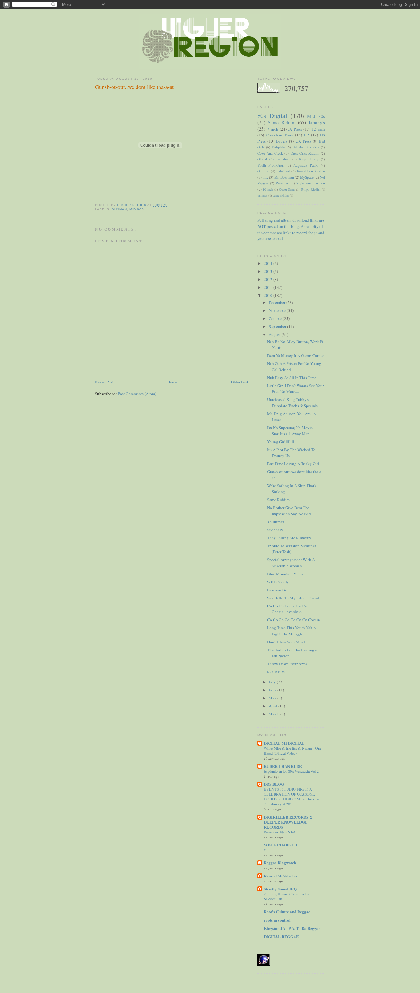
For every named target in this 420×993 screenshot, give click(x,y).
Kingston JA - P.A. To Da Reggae (292, 928)
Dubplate (278, 147)
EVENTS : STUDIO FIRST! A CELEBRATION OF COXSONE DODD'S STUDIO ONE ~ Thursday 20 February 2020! (292, 796)
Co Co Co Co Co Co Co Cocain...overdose (287, 609)
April (273, 706)
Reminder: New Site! (279, 831)
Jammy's (316, 122)
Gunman (119, 209)
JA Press (295, 129)
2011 (268, 287)
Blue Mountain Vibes (285, 574)
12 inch (318, 129)
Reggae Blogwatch (280, 862)
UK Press (303, 141)
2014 (268, 263)
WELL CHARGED (280, 845)
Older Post (239, 382)
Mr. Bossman (284, 177)
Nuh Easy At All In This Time (291, 377)
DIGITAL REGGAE (281, 936)
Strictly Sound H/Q (280, 889)
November (278, 310)
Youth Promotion (270, 165)
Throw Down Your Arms (287, 664)
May (273, 698)
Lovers (281, 141)
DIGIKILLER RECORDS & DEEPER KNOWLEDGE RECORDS (288, 822)
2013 (268, 271)
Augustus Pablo (305, 165)
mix (265, 177)
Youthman (275, 522)
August (275, 334)
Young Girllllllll (280, 441)
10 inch (268, 189)
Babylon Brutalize (305, 147)
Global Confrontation (273, 159)
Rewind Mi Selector (281, 876)
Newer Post (104, 382)
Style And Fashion (310, 183)
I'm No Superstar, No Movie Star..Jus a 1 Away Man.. (290, 430)
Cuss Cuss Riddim (305, 153)
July (273, 682)
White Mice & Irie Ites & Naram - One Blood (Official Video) (292, 751)
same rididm (281, 195)
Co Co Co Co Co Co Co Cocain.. (294, 619)
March (274, 714)
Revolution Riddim (311, 171)
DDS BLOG (274, 784)
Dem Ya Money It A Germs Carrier (295, 355)
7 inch (272, 129)
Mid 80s (136, 209)
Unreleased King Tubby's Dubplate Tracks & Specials (292, 402)
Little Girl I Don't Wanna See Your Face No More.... (295, 389)
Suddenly (275, 530)
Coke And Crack (270, 153)
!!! (265, 849)
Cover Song (287, 189)
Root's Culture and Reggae (287, 911)
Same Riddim (281, 122)
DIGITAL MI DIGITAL (284, 743)
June (273, 690)
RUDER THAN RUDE (283, 766)
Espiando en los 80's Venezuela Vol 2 (291, 771)
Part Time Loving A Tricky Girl (293, 463)
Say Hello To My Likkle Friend (293, 598)
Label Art (283, 171)
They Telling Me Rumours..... (291, 538)
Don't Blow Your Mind (286, 642)
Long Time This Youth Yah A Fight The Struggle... (291, 631)
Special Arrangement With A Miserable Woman (291, 563)
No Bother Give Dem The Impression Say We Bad (289, 511)
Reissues (282, 183)
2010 (268, 295)
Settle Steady (278, 582)
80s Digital (272, 115)
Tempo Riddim (310, 189)
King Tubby (308, 159)
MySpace (307, 177)
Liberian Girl (278, 590)
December (277, 302)
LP (306, 135)
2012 (268, 279)
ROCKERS (276, 672)
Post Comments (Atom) (137, 393)
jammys (262, 195)
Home (172, 382)
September (278, 326)
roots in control (277, 920)
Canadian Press (279, 135)
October (276, 318)
